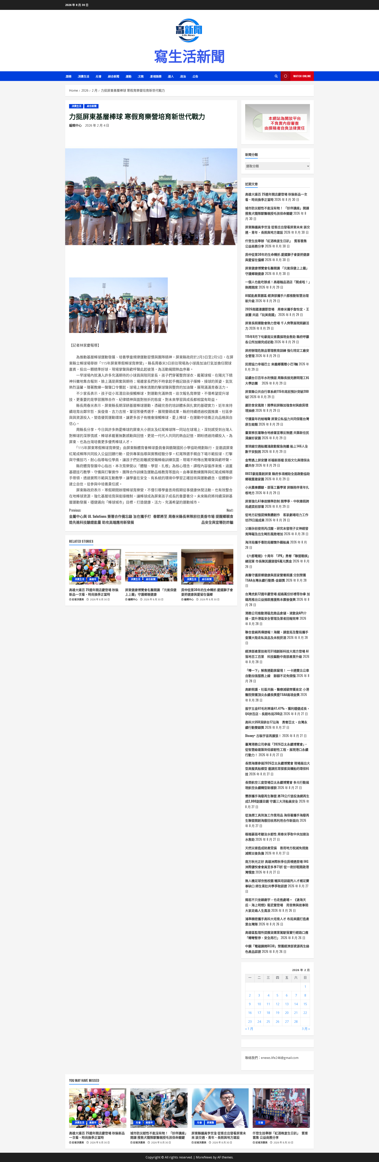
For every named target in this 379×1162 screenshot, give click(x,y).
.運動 (128, 76)
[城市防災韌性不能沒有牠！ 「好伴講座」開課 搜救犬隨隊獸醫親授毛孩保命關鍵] (159, 1108)
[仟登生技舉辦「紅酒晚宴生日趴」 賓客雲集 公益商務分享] (281, 1108)
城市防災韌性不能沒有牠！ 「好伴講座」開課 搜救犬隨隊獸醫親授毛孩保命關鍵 (158, 1135)
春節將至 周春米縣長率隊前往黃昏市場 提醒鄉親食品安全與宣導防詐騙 (193, 516)
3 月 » (306, 1029)
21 (296, 1013)
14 (296, 1004)
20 (287, 1013)
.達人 (170, 76)
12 (277, 1004)
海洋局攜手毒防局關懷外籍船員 (267, 542)
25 (268, 1021)
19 (277, 1013)
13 (287, 1004)
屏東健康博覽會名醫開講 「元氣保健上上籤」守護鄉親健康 (150, 591)
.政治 (183, 76)
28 (296, 1021)
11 (268, 1004)
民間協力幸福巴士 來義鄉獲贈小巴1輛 (271, 364)
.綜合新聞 (113, 76)
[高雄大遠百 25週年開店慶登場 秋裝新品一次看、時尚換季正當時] (95, 567)
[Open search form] (276, 76)
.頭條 (68, 76)
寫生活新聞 (189, 55)
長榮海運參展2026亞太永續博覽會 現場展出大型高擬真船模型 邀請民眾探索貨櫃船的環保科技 (277, 768)
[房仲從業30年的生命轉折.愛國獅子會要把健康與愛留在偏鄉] (207, 567)
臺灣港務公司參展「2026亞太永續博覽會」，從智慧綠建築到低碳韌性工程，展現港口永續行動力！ (276, 749)
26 (277, 1021)
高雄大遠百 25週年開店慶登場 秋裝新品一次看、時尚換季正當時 (93, 591)
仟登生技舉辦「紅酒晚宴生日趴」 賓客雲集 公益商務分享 (280, 1135)
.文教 (140, 76)
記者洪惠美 (78, 599)
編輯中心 (75, 125)
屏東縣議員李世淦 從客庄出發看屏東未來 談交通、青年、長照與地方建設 (218, 1135)
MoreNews (204, 1157)
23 (250, 1021)
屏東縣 (210, 1122)
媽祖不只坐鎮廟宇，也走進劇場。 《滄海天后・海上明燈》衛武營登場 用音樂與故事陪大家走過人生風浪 (276, 905)
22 (305, 1013)
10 (259, 1004)
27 (287, 1021)
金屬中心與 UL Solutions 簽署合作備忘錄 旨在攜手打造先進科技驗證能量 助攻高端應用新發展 (110, 516)
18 (268, 1013)
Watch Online (302, 76)
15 (305, 1004)
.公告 (195, 76)
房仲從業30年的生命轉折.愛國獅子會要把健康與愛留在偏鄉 (207, 591)
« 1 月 (249, 1029)
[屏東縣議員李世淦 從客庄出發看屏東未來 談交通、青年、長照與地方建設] (220, 1108)
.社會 (98, 76)
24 (259, 1021)
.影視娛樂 (155, 76)
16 (250, 1013)
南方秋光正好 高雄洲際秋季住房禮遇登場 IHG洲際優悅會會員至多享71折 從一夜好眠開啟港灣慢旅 (277, 866)
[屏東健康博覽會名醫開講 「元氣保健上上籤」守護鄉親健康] (151, 567)
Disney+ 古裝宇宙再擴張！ (263, 735)
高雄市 (92, 579)
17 (259, 1013)
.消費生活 (83, 76)
